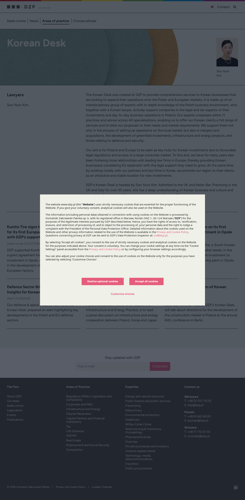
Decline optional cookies (102, 281)
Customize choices (122, 294)
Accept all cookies (146, 281)
